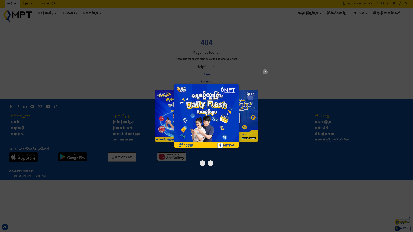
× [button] (265, 71)
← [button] (202, 163)
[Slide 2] (206, 116)
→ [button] (210, 163)
